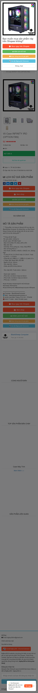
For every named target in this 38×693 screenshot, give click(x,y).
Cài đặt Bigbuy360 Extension (20, 61)
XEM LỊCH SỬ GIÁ (20, 51)
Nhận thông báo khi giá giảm (20, 56)
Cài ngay (28, 686)
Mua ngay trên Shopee (20, 46)
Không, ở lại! (19, 66)
